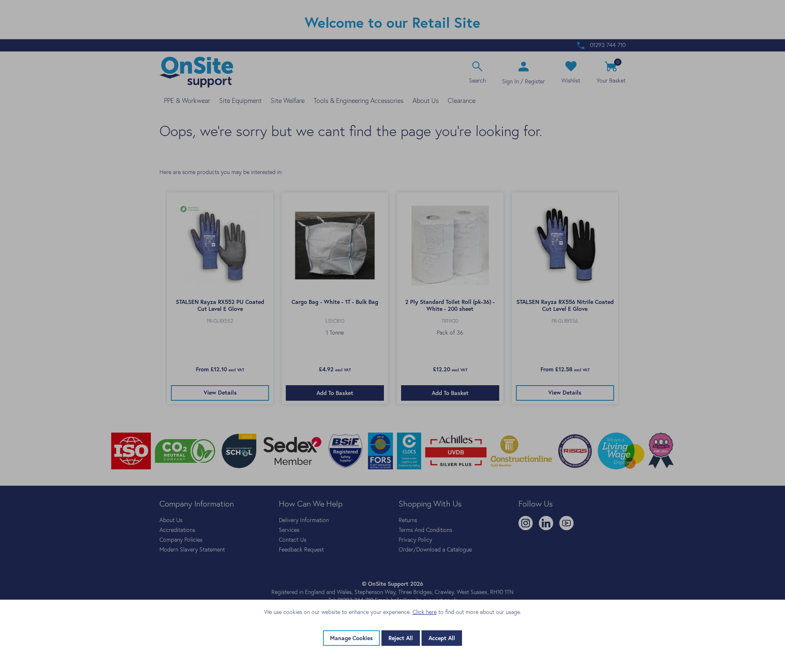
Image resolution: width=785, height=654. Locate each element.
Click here (425, 612)
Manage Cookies (351, 638)
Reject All (400, 638)
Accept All (441, 638)
